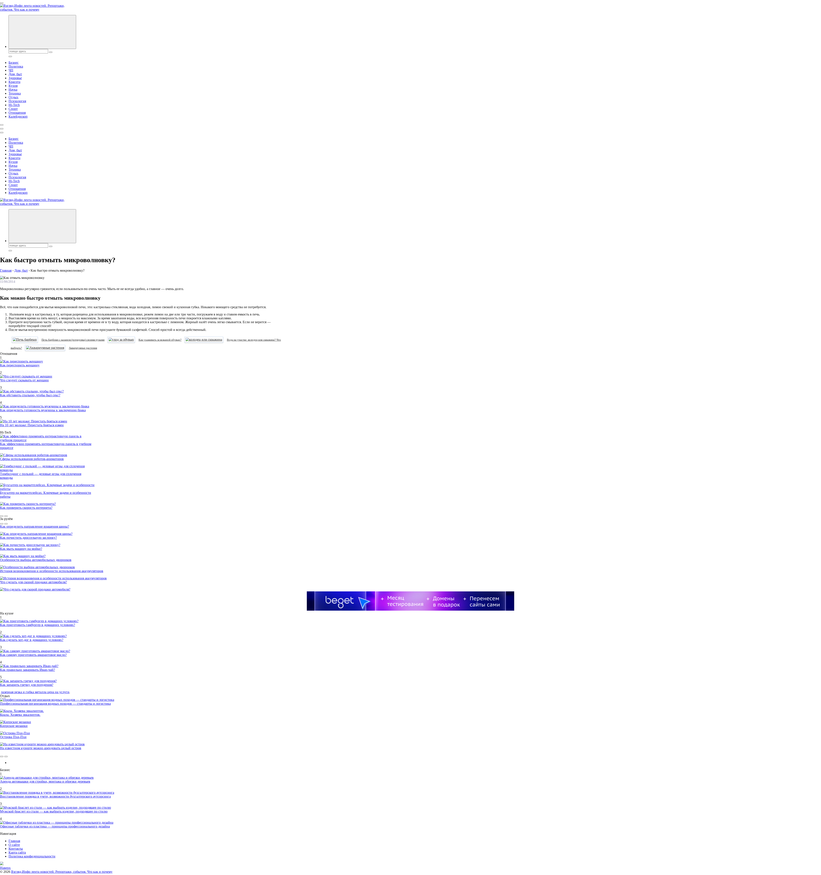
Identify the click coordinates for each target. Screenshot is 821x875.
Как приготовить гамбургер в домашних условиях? (37, 625)
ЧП (11, 70)
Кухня (13, 85)
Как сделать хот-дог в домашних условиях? (31, 640)
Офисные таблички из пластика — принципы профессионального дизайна (55, 826)
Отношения (17, 112)
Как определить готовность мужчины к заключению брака (43, 410)
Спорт (13, 109)
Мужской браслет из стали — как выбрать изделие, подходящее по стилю (54, 811)
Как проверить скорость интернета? (26, 507)
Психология (17, 101)
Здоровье (15, 78)
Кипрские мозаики (14, 726)
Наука (13, 89)
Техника (15, 93)
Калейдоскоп (18, 116)
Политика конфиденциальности (32, 856)
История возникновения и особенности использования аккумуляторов (51, 571)
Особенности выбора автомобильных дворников (35, 560)
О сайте (14, 845)
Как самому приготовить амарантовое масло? (33, 655)
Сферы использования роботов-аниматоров (32, 459)
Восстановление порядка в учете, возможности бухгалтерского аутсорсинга (55, 796)
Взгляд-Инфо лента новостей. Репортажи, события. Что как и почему (61, 872)
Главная (14, 841)
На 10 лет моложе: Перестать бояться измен (32, 425)
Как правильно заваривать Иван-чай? (27, 670)
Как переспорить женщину (20, 365)
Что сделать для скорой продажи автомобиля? (33, 582)
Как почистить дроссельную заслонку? (28, 537)
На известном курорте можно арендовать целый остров (40, 748)
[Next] (6, 516)
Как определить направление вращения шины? (34, 526)
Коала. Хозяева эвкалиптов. (20, 715)
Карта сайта (17, 852)
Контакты (16, 848)
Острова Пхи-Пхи (13, 737)
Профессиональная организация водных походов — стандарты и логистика (55, 703)
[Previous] (1, 516)
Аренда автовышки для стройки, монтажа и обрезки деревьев (45, 781)
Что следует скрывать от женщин (24, 380)
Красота (14, 82)
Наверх (5, 868)
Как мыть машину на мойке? (21, 549)
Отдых (13, 97)
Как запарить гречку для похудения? (26, 685)
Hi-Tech (14, 105)
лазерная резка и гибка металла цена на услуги (35, 692)
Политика (16, 66)
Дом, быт (15, 74)
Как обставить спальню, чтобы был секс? (30, 395)
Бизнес (14, 62)
